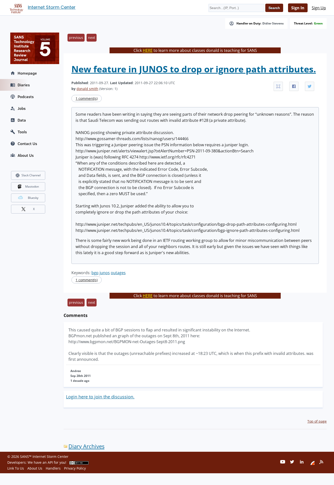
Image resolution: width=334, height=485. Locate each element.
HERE (148, 50)
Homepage (27, 73)
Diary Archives (86, 446)
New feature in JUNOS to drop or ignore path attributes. (193, 69)
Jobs (22, 108)
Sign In (297, 8)
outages (118, 272)
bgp (95, 272)
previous (76, 37)
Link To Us (15, 468)
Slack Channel (31, 175)
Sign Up (319, 8)
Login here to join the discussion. (100, 397)
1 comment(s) (87, 98)
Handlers (53, 468)
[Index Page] (15, 7)
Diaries (24, 85)
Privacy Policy (75, 468)
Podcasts (26, 96)
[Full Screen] (278, 86)
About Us (26, 155)
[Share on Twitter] (309, 86)
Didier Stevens (273, 23)
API (50, 462)
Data (22, 120)
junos (105, 272)
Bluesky (33, 198)
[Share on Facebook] (294, 86)
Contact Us (27, 143)
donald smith (87, 88)
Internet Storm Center (52, 7)
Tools (22, 132)
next (91, 37)
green (318, 23)
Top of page (317, 421)
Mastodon (32, 186)
